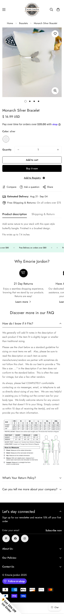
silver (6, 139)
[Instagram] (24, 538)
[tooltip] (44, 178)
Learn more (21, 302)
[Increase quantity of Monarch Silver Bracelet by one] (58, 149)
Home (10, 23)
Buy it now (32, 168)
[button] (58, 9)
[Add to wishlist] (55, 33)
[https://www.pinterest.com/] (6, 538)
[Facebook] (15, 538)
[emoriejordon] (32, 9)
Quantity (6, 149)
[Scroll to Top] (58, 597)
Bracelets (23, 23)
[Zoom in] (55, 90)
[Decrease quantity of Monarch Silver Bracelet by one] (18, 149)
